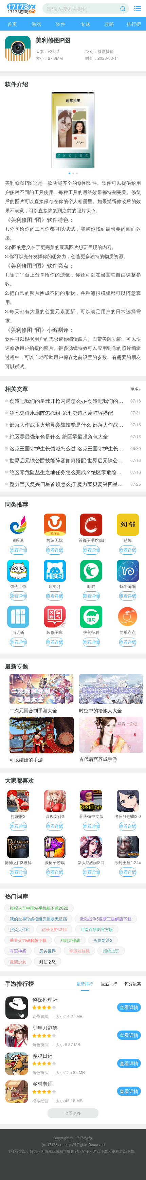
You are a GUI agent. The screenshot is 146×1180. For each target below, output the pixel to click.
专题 (85, 23)
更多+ (135, 389)
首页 (12, 23)
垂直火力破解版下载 (28, 940)
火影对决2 (103, 940)
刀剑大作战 (70, 940)
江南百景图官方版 (96, 929)
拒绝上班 (111, 950)
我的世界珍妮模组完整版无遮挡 (38, 919)
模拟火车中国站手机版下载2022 (39, 908)
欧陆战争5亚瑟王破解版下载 (105, 919)
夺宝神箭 (18, 950)
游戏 (36, 23)
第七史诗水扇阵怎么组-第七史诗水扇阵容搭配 (61, 412)
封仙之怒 (47, 961)
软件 (61, 23)
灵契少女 (18, 961)
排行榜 (134, 23)
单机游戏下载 (123, 1151)
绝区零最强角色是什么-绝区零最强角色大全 (59, 436)
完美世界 (47, 950)
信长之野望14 (54, 929)
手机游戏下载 (97, 1151)
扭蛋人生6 (19, 929)
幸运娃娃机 (79, 950)
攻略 (109, 23)
